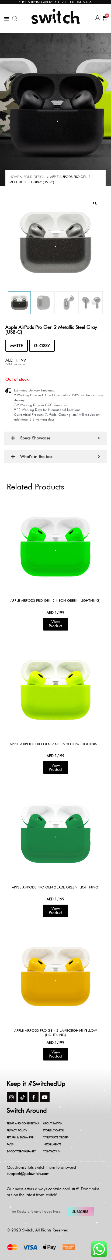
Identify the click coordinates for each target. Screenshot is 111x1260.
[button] (7, 19)
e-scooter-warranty (21, 1151)
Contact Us (51, 1151)
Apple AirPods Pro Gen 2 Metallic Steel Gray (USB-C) (51, 329)
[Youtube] (45, 1097)
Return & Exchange (20, 1137)
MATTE (16, 345)
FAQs (10, 1144)
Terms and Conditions (23, 1123)
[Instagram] (11, 1097)
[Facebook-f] (34, 1097)
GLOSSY (42, 345)
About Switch (52, 1123)
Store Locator (53, 1130)
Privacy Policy (17, 1130)
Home (14, 177)
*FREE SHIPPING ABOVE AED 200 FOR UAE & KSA (55, 2)
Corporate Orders (55, 1137)
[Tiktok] (22, 1097)
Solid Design (34, 177)
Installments (52, 1144)
